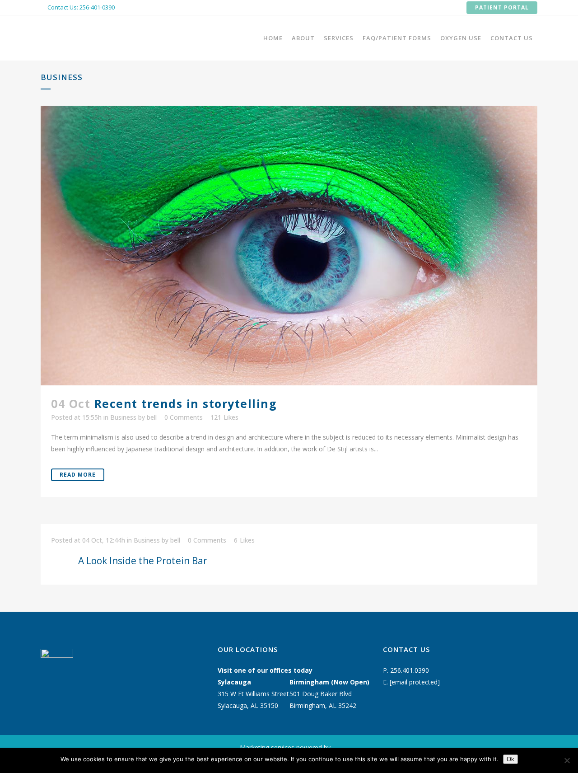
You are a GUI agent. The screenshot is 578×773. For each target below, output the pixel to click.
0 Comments (183, 417)
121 (224, 417)
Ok (510, 759)
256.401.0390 (409, 670)
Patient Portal (502, 7)
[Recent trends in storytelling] (289, 245)
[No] (566, 760)
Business (123, 417)
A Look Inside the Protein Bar (142, 560)
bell (152, 417)
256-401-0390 (97, 7)
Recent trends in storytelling (185, 403)
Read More (78, 474)
